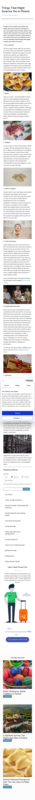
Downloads (9, 556)
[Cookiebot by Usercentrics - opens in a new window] (25, 381)
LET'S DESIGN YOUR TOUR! (17, 640)
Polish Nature (10, 526)
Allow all (17, 413)
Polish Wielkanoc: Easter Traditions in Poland (14, 692)
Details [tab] (17, 385)
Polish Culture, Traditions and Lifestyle (16, 507)
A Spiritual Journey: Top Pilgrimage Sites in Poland (15, 736)
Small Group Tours (12, 561)
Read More (7, 696)
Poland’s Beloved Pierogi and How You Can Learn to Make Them (16, 782)
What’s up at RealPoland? (15, 545)
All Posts (8, 495)
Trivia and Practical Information (10, 15)
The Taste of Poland (12, 521)
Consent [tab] (6, 385)
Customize (16, 418)
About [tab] (29, 385)
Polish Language (11, 540)
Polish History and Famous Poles (15, 514)
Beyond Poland (11, 551)
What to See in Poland (13, 500)
